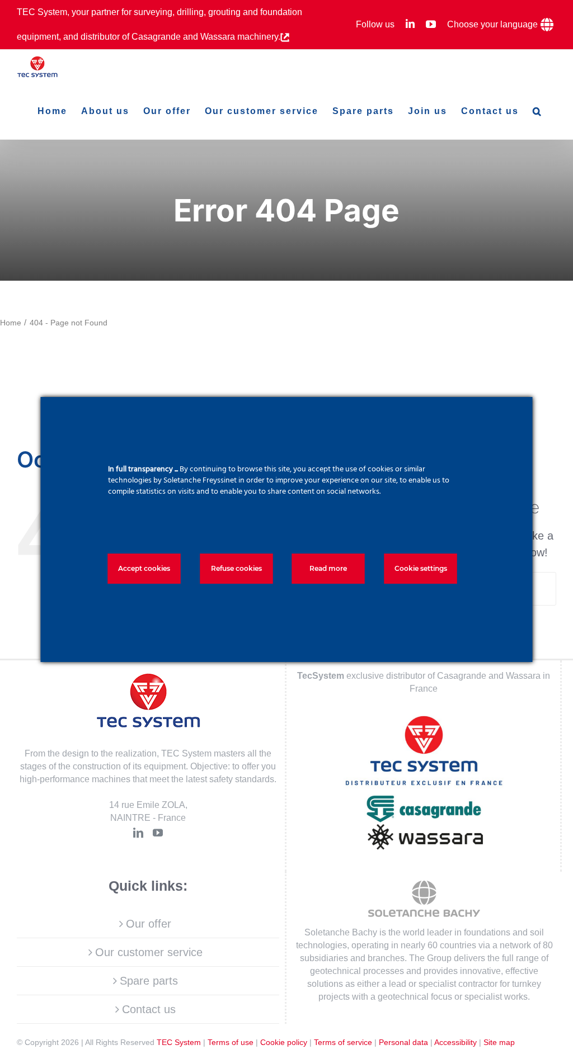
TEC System (179, 1042)
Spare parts (149, 981)
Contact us (149, 1009)
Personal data (403, 1042)
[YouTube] (158, 833)
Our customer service (149, 952)
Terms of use (230, 1042)
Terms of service (343, 1042)
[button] (537, 111)
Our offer (148, 924)
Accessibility (455, 1042)
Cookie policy (283, 1042)
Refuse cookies (236, 568)
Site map (499, 1042)
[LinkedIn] (138, 833)
